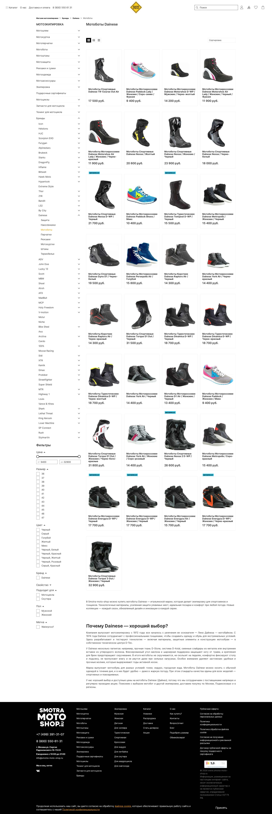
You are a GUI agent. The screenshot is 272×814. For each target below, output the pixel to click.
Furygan (43, 143)
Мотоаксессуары (46, 80)
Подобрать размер (179, 732)
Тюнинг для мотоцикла (49, 112)
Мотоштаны (42, 55)
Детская (118, 723)
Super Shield (45, 384)
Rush (41, 432)
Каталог (147, 709)
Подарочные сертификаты (51, 93)
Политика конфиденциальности (211, 723)
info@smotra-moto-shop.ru (49, 758)
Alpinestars (44, 147)
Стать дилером (151, 728)
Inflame (42, 167)
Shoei (41, 283)
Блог (172, 728)
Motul (42, 317)
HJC (41, 133)
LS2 (41, 205)
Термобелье (47, 253)
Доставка (148, 723)
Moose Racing (46, 350)
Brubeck (43, 152)
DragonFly (44, 162)
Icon (41, 123)
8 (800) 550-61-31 (49, 741)
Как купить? (176, 713)
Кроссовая (119, 742)
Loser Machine (46, 423)
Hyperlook (44, 181)
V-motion (43, 312)
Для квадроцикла (123, 761)
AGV (41, 259)
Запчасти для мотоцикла (50, 105)
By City (42, 210)
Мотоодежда (43, 74)
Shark (42, 408)
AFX (41, 293)
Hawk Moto (45, 176)
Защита (45, 220)
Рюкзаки (45, 239)
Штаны (44, 249)
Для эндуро (120, 747)
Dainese (76, 18)
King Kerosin (45, 418)
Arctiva (42, 336)
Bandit (42, 200)
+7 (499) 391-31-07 (50, 734)
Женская (118, 718)
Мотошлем (42, 30)
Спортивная (120, 737)
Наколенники (48, 224)
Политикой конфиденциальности (81, 809)
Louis (41, 399)
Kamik (42, 365)
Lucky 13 (43, 269)
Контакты (174, 718)
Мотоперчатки (44, 43)
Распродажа (149, 718)
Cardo (42, 341)
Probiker (43, 374)
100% (41, 346)
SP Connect (45, 427)
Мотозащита (43, 61)
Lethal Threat (46, 413)
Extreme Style (46, 186)
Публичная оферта (209, 709)
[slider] (38, 456)
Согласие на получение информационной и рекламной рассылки (215, 740)
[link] (215, 764)
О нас (172, 709)
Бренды (65, 18)
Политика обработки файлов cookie (214, 731)
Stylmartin (44, 437)
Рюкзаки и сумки (46, 68)
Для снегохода (121, 766)
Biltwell (42, 172)
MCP (41, 302)
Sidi (40, 355)
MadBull (43, 297)
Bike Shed (44, 326)
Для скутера (120, 756)
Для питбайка (121, 751)
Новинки (147, 713)
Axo (41, 331)
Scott (41, 273)
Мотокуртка (43, 37)
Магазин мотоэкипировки (47, 18)
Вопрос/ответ (177, 723)
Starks (42, 157)
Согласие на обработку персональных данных (211, 715)
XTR (41, 360)
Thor (41, 191)
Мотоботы (42, 49)
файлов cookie (123, 806)
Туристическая (121, 732)
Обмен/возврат (177, 737)
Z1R (40, 196)
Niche (42, 321)
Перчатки (46, 234)
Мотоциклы (42, 99)
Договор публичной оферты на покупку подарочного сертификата (215, 751)
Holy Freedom (46, 307)
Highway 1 (44, 394)
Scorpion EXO (46, 138)
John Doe (44, 264)
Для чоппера (120, 728)
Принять (221, 807)
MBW (41, 278)
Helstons (43, 128)
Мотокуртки (48, 244)
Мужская (119, 713)
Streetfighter (45, 379)
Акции (146, 732)
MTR (41, 389)
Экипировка (43, 87)
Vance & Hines (46, 403)
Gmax (42, 370)
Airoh (41, 288)
